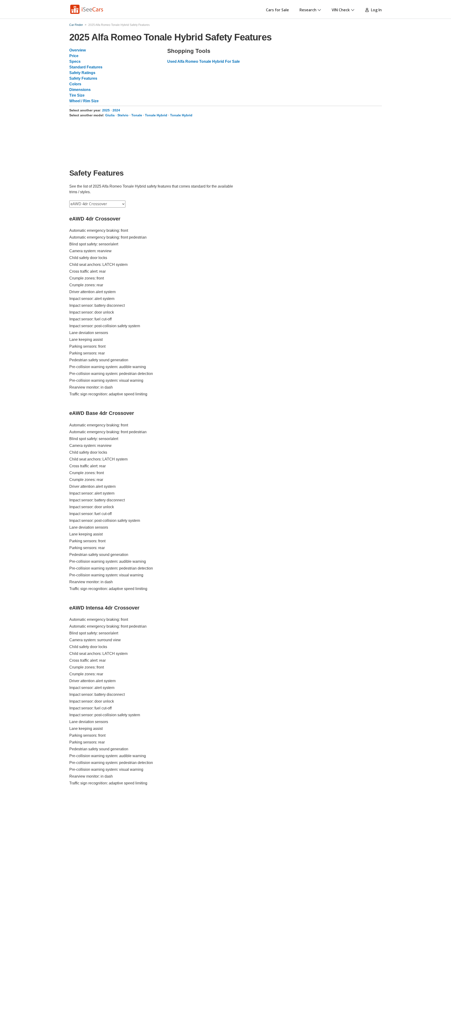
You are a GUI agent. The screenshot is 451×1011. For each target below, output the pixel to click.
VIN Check (341, 9)
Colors (75, 84)
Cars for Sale (277, 9)
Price (73, 56)
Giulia (110, 115)
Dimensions (80, 90)
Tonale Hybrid (156, 115)
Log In (375, 9)
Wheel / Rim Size (84, 101)
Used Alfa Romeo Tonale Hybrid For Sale (203, 61)
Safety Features (83, 78)
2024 (116, 110)
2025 (106, 110)
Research (307, 9)
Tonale (136, 115)
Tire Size (77, 95)
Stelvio (122, 115)
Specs (75, 61)
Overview (77, 50)
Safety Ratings (82, 73)
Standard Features (85, 67)
